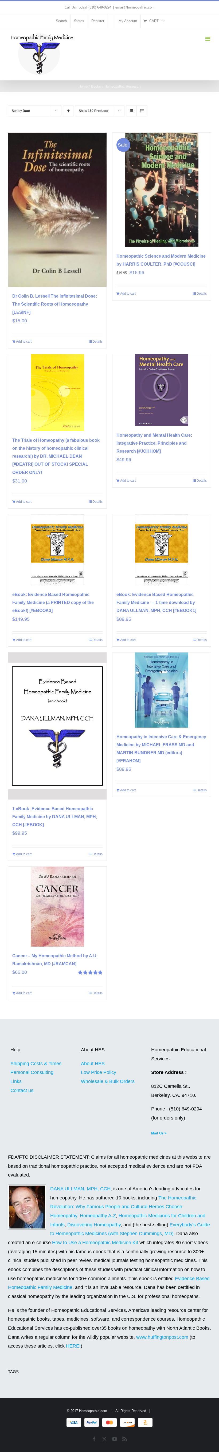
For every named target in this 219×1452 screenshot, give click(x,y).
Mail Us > (159, 1133)
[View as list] (142, 111)
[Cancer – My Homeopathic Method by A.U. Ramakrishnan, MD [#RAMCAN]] (57, 907)
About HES (93, 1063)
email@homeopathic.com (135, 7)
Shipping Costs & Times (35, 1063)
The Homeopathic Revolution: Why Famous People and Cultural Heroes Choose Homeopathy (123, 1206)
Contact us (21, 1090)
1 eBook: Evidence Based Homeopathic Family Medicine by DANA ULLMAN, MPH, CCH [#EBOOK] (54, 816)
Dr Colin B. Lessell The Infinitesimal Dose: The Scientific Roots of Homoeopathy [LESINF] (54, 304)
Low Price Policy (98, 1072)
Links (16, 1081)
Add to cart (24, 341)
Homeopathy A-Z (98, 1215)
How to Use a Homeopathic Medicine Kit (95, 1242)
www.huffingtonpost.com (163, 1337)
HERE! (73, 1346)
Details (97, 341)
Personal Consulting (31, 1072)
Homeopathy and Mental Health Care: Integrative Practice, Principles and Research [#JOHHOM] (154, 443)
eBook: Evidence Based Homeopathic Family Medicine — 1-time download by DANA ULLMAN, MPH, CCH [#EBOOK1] (156, 602)
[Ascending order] (68, 111)
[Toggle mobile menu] (208, 39)
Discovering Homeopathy (94, 1224)
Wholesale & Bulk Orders (108, 1081)
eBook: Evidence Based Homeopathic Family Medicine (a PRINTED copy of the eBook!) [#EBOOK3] (53, 602)
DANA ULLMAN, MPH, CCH (80, 1188)
